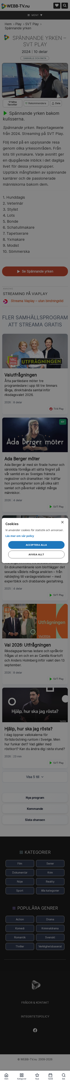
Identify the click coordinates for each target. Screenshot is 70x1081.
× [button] (62, 522)
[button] (36, 545)
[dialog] (35, 540)
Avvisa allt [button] (36, 554)
